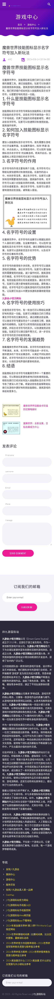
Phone (7, 504)
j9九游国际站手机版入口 (18, 905)
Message (8, 520)
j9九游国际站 (38, 994)
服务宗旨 (10, 884)
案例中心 (10, 874)
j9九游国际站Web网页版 (18, 915)
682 (10, 59)
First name (9, 455)
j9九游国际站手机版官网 (18, 910)
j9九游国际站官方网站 (17, 900)
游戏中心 (31, 24)
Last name (9, 471)
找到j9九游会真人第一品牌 (19, 889)
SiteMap (10, 894)
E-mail (7, 488)
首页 (20, 24)
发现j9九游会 (12, 869)
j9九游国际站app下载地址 (19, 920)
